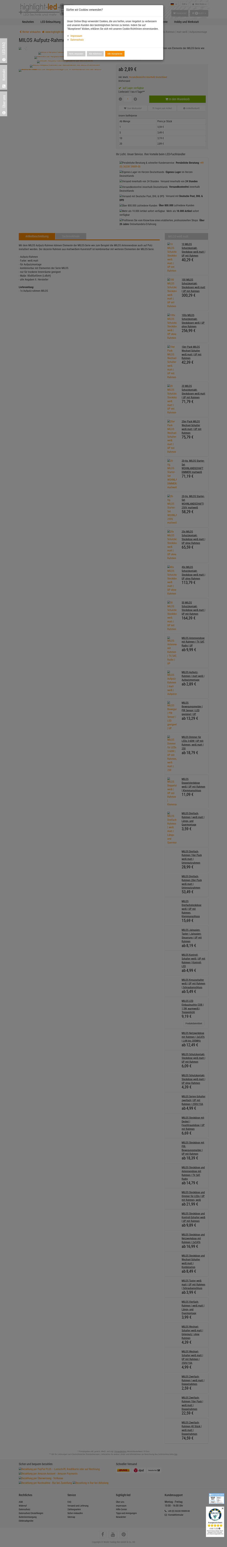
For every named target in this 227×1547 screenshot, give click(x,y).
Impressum (76, 35)
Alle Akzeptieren (114, 53)
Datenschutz (77, 39)
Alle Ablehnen (95, 53)
